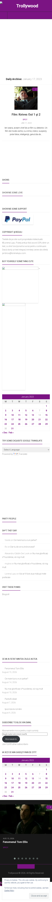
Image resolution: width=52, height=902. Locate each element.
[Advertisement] (26, 47)
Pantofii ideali (11, 699)
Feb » (11, 432)
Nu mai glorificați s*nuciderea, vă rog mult (24, 689)
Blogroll (5, 594)
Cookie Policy (9, 891)
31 (12, 428)
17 (12, 419)
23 (5, 424)
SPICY (25, 120)
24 (12, 424)
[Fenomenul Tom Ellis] (26, 819)
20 (33, 419)
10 (12, 415)
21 (39, 419)
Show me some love (12, 192)
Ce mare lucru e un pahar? (25, 540)
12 (26, 415)
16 (5, 419)
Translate (23, 454)
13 (33, 415)
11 (19, 415)
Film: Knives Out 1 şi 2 (26, 114)
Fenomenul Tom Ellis (14, 668)
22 (46, 419)
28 (39, 424)
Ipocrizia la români (13, 709)
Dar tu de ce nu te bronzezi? (22, 547)
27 (33, 424)
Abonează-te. (11, 739)
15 (46, 415)
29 (46, 424)
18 (19, 419)
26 (26, 424)
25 (19, 424)
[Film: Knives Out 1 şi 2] (26, 98)
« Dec (4, 432)
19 (26, 419)
